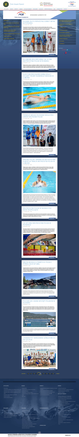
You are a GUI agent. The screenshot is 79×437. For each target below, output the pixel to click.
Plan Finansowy (61, 413)
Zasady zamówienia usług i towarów (64, 417)
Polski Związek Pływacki (17, 4)
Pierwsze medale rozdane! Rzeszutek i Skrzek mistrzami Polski (38, 116)
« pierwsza (39, 372)
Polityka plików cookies (8, 417)
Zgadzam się (67, 435)
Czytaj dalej (52, 54)
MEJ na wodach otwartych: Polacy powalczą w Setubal (37, 263)
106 (53, 373)
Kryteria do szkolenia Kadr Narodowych (28, 417)
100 (34, 373)
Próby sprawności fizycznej (26, 421)
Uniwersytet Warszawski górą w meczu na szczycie (39, 339)
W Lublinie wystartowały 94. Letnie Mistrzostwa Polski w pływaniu (37, 60)
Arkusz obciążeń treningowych (27, 422)
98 (28, 373)
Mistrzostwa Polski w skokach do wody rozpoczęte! (37, 209)
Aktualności (6, 385)
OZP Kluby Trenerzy (62, 393)
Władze (23, 385)
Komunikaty (6, 20)
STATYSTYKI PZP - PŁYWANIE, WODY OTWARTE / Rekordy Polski (65, 36)
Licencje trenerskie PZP (62, 400)
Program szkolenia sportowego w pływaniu (29, 423)
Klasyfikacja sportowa (25, 419)
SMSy (59, 406)
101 (37, 373)
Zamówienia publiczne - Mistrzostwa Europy (65, 419)
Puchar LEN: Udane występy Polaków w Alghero (39, 302)
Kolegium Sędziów (61, 392)
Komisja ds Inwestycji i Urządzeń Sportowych (65, 389)
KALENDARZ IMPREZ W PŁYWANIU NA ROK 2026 (11, 24)
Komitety (41, 385)
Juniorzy (23, 413)
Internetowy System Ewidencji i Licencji (65, 25)
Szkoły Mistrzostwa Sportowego (27, 425)
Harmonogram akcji (44, 408)
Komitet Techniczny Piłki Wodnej (46, 393)
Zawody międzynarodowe (9, 38)
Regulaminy (5, 408)
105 (49, 373)
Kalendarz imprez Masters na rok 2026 (12, 33)
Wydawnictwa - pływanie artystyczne (64, 422)
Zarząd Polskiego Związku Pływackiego (28, 389)
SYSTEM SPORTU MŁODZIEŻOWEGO (28, 426)
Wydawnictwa (60, 421)
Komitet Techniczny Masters (44, 394)
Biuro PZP (23, 396)
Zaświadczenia (43, 425)
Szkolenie (24, 408)
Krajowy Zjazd (24, 388)
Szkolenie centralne (25, 410)
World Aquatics (62, 27)
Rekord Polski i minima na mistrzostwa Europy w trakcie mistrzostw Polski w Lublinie (39, 161)
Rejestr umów (60, 415)
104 (46, 373)
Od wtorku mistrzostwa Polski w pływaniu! (37, 224)
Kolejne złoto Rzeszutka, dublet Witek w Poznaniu (39, 22)
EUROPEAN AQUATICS (63, 30)
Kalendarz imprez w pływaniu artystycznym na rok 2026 (10, 31)
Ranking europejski (63, 38)
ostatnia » (40, 374)
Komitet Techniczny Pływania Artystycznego (47, 392)
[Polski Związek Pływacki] (6, 6)
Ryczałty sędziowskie (61, 405)
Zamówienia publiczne (62, 418)
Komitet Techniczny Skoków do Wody (46, 390)
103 (43, 373)
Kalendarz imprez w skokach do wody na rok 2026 (12, 27)
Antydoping (61, 41)
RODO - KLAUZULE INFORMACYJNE (10, 415)
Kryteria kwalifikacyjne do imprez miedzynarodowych (31, 418)
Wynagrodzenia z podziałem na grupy (64, 414)
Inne (59, 408)
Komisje (59, 385)
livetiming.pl (61, 43)
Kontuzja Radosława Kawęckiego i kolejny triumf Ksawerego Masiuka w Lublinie (38, 76)
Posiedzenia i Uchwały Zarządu (27, 392)
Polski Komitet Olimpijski (64, 32)
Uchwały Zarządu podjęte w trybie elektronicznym (30, 393)
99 (31, 373)
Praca (59, 423)
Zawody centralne (8, 36)
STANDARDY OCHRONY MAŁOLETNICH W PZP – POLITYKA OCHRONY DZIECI (66, 21)
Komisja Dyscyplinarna (62, 388)
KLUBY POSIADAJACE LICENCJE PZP (65, 398)
